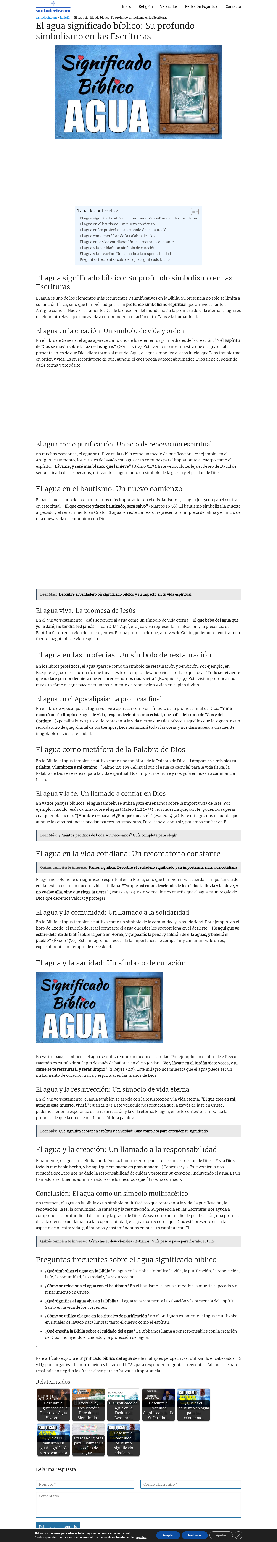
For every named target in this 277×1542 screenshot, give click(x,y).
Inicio (126, 6)
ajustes (141, 1537)
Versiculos (169, 6)
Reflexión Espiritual (201, 6)
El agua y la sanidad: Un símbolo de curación (117, 248)
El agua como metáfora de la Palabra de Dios (117, 236)
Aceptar (168, 1535)
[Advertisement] (138, 173)
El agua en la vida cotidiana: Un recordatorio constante (127, 242)
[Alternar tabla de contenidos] (193, 211)
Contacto (233, 6)
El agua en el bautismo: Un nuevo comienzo (117, 224)
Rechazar (194, 1535)
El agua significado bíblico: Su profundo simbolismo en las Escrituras (138, 218)
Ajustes (221, 1535)
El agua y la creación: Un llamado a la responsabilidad (125, 253)
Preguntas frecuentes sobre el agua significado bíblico (125, 259)
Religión (146, 6)
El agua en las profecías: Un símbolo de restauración (124, 230)
